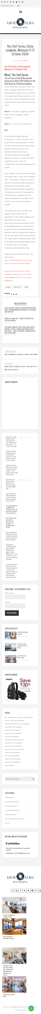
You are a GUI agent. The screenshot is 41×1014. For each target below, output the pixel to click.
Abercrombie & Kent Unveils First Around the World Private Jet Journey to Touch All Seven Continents (12, 536)
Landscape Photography (14, 740)
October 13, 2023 (10, 314)
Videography (10, 765)
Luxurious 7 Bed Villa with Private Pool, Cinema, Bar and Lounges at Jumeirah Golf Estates (8, 970)
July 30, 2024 (20, 57)
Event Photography (12, 730)
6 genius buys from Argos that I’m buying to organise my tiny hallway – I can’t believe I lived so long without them (12, 470)
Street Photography (13, 759)
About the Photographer (14, 720)
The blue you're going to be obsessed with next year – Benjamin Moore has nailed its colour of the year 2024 (20, 310)
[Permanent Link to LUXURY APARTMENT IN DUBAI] (10, 639)
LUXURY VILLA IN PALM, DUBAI (21, 657)
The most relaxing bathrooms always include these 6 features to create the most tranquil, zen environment (11, 455)
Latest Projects (11, 806)
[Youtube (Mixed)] (23, 2)
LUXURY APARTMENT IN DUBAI (22, 633)
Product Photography (13, 746)
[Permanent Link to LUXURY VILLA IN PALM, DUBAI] (10, 662)
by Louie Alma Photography (20, 60)
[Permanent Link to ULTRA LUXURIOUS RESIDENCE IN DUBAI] (14, 934)
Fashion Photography (13, 733)
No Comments (20, 63)
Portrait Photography (14, 743)
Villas (7, 823)
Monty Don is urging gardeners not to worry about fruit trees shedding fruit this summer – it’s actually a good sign (11, 441)
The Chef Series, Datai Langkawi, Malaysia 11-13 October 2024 (20, 50)
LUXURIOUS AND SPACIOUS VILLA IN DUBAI (22, 646)
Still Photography (12, 756)
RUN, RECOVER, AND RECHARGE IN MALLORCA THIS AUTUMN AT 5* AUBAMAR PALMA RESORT (11, 523)
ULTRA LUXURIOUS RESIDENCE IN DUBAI (8, 937)
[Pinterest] (14, 2)
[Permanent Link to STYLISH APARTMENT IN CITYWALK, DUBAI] (14, 913)
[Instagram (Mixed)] (20, 2)
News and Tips (20, 43)
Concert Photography (13, 727)
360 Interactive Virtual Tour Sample (19, 717)
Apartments (9, 797)
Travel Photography (13, 762)
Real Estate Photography (15, 749)
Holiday (8, 287)
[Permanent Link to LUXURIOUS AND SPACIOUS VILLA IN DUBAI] (10, 650)
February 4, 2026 (10, 335)
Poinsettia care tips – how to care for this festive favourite (19, 319)
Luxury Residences (12, 810)
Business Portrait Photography (17, 724)
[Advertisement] (20, 406)
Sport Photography (12, 752)
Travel (26, 287)
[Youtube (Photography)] (5, 2)
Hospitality (17, 287)
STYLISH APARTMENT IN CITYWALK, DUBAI (9, 916)
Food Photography (12, 736)
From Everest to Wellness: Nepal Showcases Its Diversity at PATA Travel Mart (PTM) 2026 (10, 484)
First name (9, 593)
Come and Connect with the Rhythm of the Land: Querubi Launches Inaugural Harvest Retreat (11, 497)
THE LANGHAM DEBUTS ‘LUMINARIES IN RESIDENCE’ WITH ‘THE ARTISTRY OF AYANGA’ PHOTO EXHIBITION (12, 509)
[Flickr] (17, 2)
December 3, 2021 (10, 322)
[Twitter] (11, 2)
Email (7, 602)
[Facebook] (8, 2)
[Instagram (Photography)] (2, 2)
